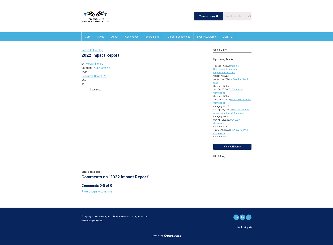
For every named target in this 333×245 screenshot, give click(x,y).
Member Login (207, 16)
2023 (104, 76)
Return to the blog (92, 50)
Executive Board (91, 76)
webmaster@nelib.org (92, 221)
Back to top (243, 227)
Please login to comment (97, 191)
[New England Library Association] (95, 24)
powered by (158, 236)
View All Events (232, 146)
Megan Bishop (94, 63)
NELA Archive (102, 67)
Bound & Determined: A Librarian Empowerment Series (226, 69)
